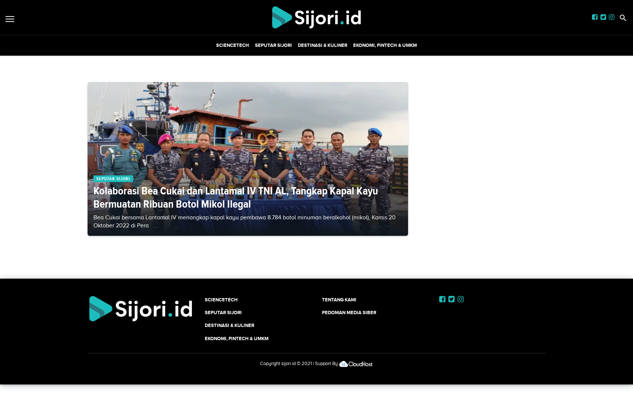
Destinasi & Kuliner (322, 45)
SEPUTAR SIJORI (273, 45)
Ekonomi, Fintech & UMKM (385, 45)
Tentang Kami (339, 299)
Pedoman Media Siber (349, 312)
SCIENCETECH (232, 45)
